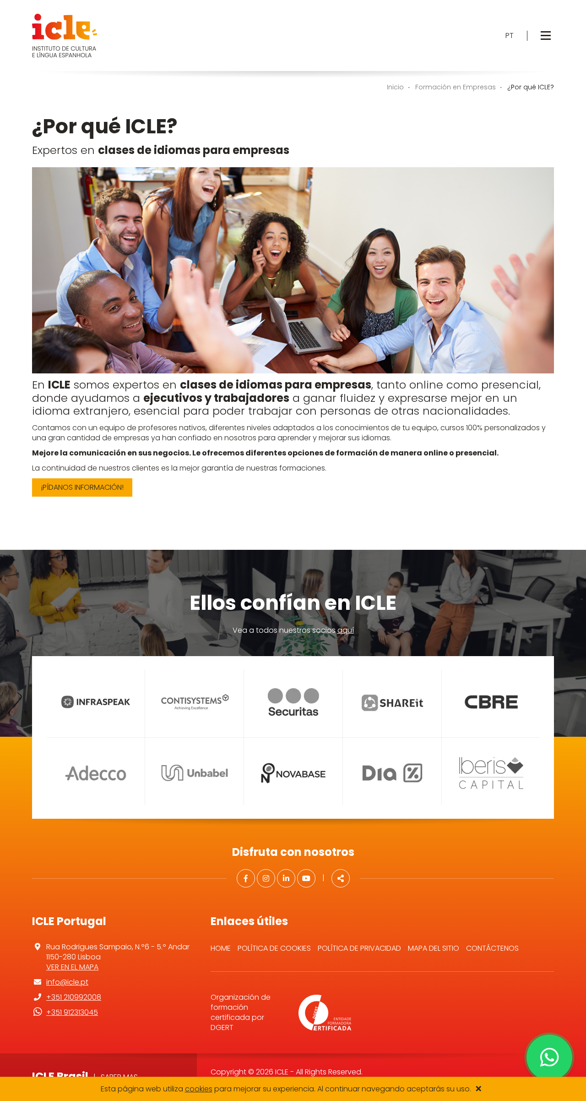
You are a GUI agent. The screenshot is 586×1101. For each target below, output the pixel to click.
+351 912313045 (72, 1012)
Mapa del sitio (433, 948)
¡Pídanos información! (82, 487)
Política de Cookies (274, 948)
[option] (95, 737)
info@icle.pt (67, 982)
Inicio (395, 87)
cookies (198, 1089)
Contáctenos (492, 948)
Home (221, 948)
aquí (345, 630)
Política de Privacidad (359, 948)
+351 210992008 (73, 997)
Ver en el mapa (72, 967)
